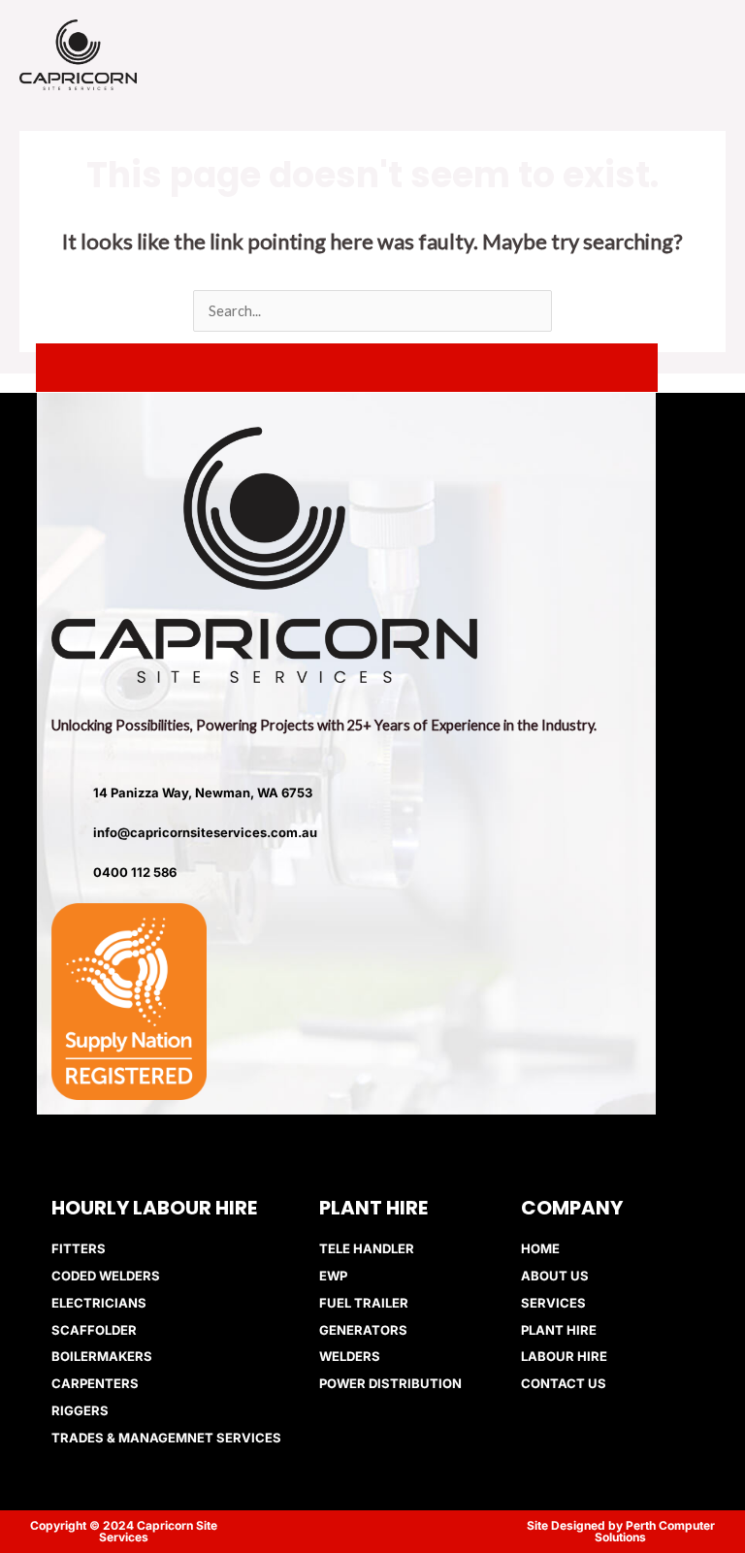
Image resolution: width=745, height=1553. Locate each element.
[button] (595, 54)
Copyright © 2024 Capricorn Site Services (123, 1531)
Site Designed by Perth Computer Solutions (621, 1531)
